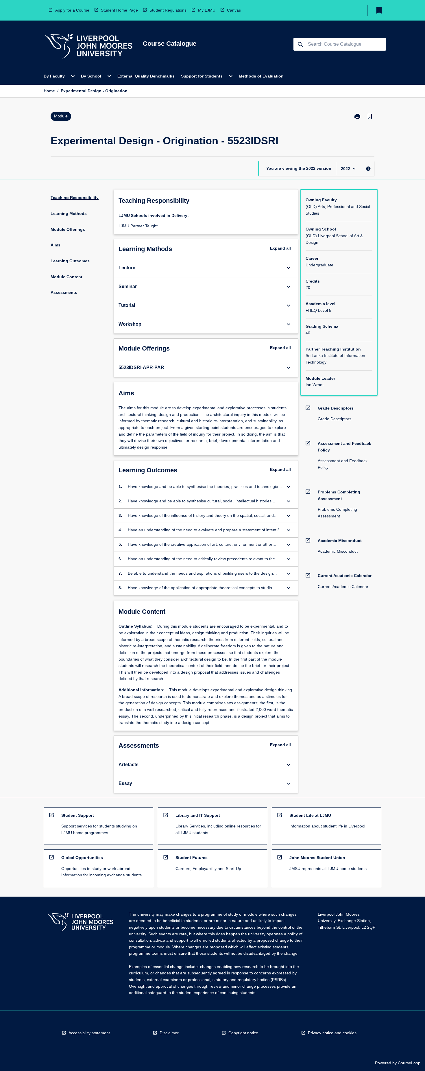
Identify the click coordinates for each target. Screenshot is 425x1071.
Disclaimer (169, 1033)
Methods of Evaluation (261, 76)
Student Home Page (119, 10)
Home (49, 91)
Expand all (280, 248)
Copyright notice (243, 1033)
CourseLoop (409, 1063)
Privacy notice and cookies (332, 1033)
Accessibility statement (89, 1033)
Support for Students (202, 76)
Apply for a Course (72, 10)
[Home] (88, 47)
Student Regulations (167, 10)
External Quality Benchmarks (146, 76)
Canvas (234, 10)
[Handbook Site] (80, 923)
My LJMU (206, 10)
